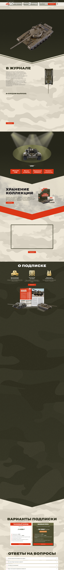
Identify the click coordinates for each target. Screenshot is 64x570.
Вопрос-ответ (32, 4)
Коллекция (19, 4)
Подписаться (10, 22)
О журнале (14, 4)
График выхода (25, 4)
